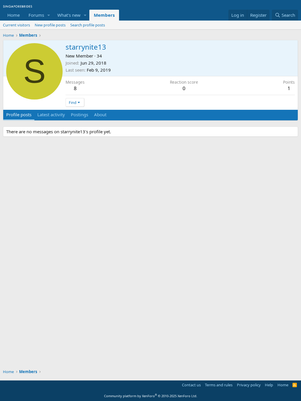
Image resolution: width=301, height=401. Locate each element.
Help (269, 384)
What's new (69, 15)
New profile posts (50, 25)
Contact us (191, 384)
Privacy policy (249, 384)
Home (13, 15)
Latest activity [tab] (51, 114)
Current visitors (16, 25)
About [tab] (100, 114)
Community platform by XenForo (150, 396)
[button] (49, 15)
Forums (36, 15)
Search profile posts (87, 25)
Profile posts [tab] (18, 114)
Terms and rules (219, 384)
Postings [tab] (79, 114)
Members (104, 15)
